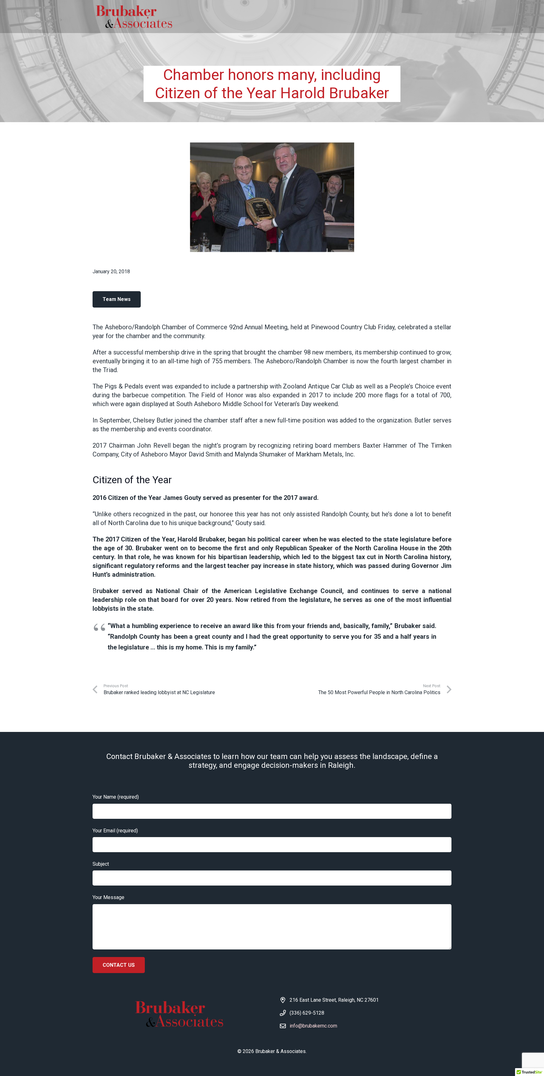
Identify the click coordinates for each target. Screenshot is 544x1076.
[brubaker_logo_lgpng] (133, 16)
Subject (101, 864)
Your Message (108, 897)
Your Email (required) (115, 831)
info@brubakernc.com (313, 1026)
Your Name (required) (116, 797)
